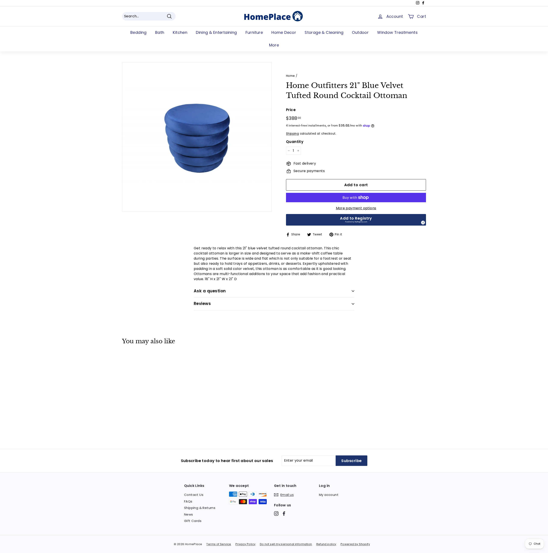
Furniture (254, 32)
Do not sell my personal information (286, 544)
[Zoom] (196, 136)
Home (290, 76)
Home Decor (283, 32)
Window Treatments (397, 32)
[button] (356, 220)
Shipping (292, 134)
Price (291, 109)
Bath (159, 32)
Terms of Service (218, 544)
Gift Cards (192, 521)
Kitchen (180, 32)
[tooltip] (423, 222)
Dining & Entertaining (216, 32)
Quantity (294, 141)
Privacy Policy (245, 544)
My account (328, 494)
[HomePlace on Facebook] (284, 513)
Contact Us (193, 494)
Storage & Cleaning (324, 32)
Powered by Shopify (355, 544)
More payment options (356, 208)
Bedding (138, 32)
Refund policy (326, 544)
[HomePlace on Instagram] (276, 513)
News (188, 514)
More (274, 45)
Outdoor (360, 32)
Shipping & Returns (199, 507)
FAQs (188, 501)
